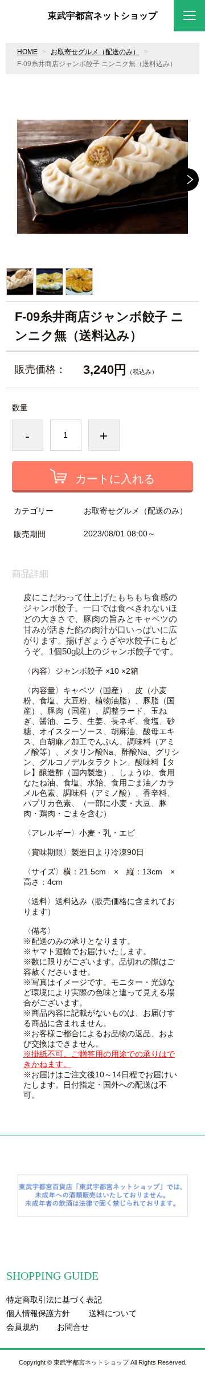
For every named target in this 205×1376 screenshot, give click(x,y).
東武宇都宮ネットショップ (102, 16)
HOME (27, 52)
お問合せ (73, 1327)
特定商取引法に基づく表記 (54, 1300)
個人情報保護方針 (38, 1313)
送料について (113, 1313)
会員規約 (22, 1327)
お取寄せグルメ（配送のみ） (95, 52)
